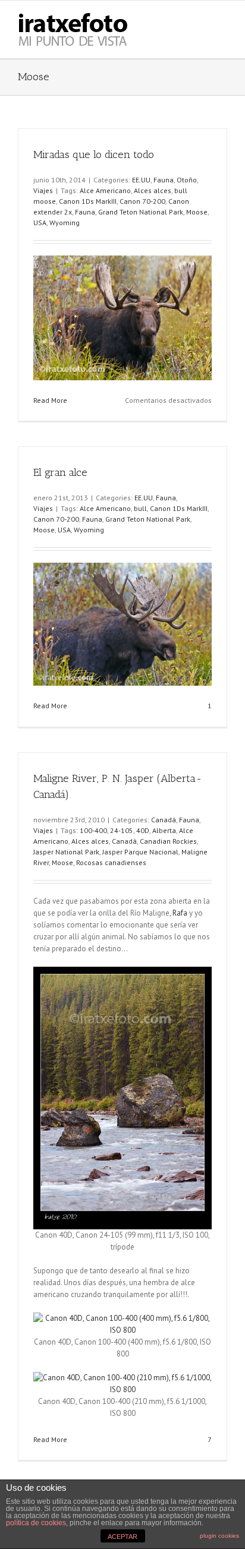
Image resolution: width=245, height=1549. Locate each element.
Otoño (187, 179)
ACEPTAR (122, 1536)
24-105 (121, 830)
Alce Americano (105, 190)
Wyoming (64, 222)
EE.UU (141, 179)
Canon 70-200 (142, 201)
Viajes (43, 190)
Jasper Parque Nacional (140, 851)
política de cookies (36, 1523)
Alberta (164, 830)
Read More (50, 400)
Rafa (179, 913)
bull (140, 508)
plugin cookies (219, 1535)
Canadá (163, 819)
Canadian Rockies (168, 841)
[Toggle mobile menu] (222, 18)
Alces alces (152, 190)
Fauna (163, 179)
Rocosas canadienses (111, 862)
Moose (197, 211)
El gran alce (60, 472)
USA (39, 222)
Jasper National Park (66, 851)
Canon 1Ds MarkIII (88, 201)
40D (142, 830)
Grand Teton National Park (140, 211)
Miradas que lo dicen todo (93, 154)
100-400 (93, 830)
